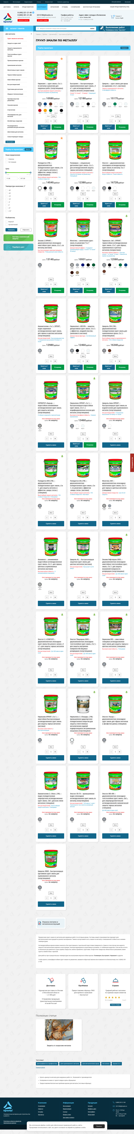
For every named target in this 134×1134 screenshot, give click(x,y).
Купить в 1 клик (44, 127)
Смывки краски (12, 105)
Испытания (55, 7)
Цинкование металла (14, 65)
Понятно (99, 1126)
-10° (9, 199)
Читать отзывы (115, 1005)
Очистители (11, 110)
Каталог (90, 1106)
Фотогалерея (16, 1)
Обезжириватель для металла (14, 115)
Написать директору (63, 1)
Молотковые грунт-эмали (15, 70)
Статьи (39, 1)
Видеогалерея (28, 1)
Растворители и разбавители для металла (15, 126)
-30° (9, 190)
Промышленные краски (15, 60)
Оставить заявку (42, 20)
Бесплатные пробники (91, 7)
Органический (13, 224)
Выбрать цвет (92, 1109)
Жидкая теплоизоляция (15, 94)
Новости (6, 1)
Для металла (10, 34)
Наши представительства (119, 7)
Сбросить (28, 149)
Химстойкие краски (13, 80)
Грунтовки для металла (15, 89)
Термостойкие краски (14, 75)
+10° (9, 211)
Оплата (16, 7)
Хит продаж (12, 162)
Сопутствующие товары (15, 137)
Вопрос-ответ (49, 1)
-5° (9, 202)
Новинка (11, 159)
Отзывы (65, 7)
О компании (75, 7)
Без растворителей (13, 84)
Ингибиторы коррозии (14, 121)
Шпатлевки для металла (15, 132)
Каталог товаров (17, 28)
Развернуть (125, 48)
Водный (11, 222)
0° (9, 205)
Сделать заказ (51, 445)
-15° (9, 196)
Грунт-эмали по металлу (15, 38)
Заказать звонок (23, 20)
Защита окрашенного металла (14, 49)
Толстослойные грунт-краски (14, 55)
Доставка (7, 7)
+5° (9, 208)
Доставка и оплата (68, 1117)
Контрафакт (42, 7)
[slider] (6, 172)
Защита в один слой (14, 43)
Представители (28, 7)
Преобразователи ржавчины (13, 99)
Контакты (41, 1114)
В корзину (57, 127)
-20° (9, 193)
